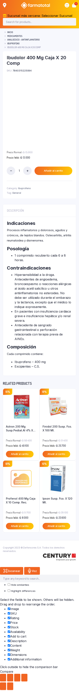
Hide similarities (19, 584)
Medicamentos (14, 36)
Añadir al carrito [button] (20, 454)
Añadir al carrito (53, 170)
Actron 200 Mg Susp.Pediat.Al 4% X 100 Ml (19, 428)
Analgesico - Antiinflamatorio (23, 39)
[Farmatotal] (35, 5)
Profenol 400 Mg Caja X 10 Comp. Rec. (20, 500)
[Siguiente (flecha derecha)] (10, 686)
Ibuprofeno (13, 43)
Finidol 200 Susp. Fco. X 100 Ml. (57, 428)
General (16, 192)
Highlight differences (22, 590)
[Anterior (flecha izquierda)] (3, 686)
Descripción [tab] (15, 210)
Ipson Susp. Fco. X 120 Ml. (57, 500)
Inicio (10, 32)
